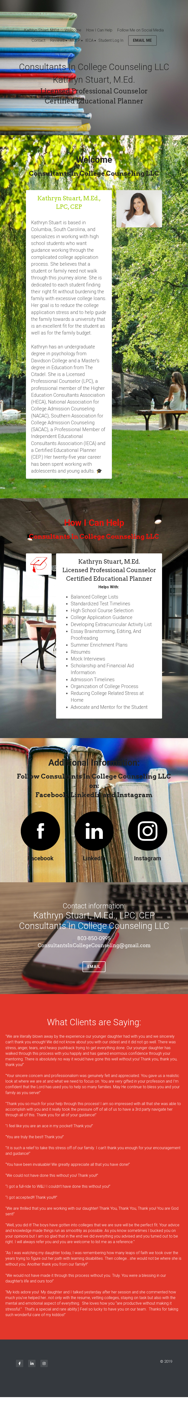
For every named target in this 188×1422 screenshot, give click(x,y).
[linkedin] (31, 1363)
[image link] (40, 831)
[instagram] (44, 1363)
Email (94, 966)
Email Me (142, 40)
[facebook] (19, 1363)
